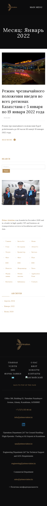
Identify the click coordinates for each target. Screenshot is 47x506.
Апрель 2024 (9, 301)
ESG (13, 370)
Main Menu (36, 7)
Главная (13, 362)
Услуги (13, 366)
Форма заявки (12, 374)
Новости (34, 370)
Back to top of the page (24, 385)
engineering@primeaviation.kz (23, 463)
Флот (34, 366)
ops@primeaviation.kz (23, 444)
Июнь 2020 (9, 311)
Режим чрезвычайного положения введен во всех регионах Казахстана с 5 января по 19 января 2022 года (23, 101)
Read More (7, 140)
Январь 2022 (9, 306)
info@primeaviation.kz (23, 417)
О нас (34, 362)
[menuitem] (13, 377)
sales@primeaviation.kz (23, 479)
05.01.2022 (7, 118)
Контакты (34, 374)
